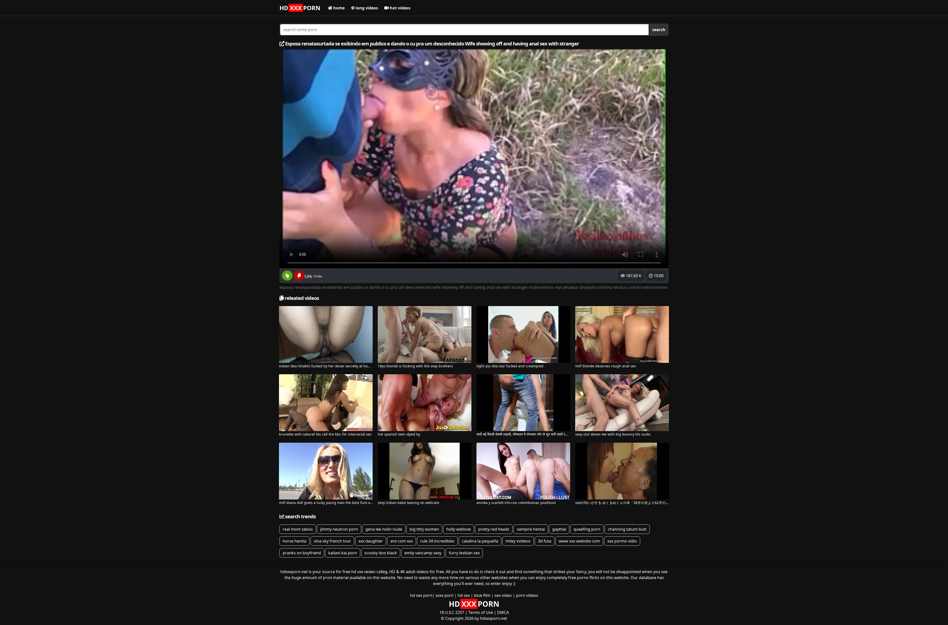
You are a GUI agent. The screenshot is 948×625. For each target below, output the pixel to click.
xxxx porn (444, 595)
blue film (482, 595)
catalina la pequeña (480, 541)
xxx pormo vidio (622, 541)
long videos (366, 8)
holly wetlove (458, 529)
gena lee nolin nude (383, 529)
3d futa (544, 541)
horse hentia (294, 541)
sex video (503, 595)
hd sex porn (421, 595)
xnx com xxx (401, 541)
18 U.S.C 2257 (451, 612)
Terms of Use (480, 612)
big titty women (424, 529)
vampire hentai (531, 529)
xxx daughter (370, 541)
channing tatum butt (627, 529)
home (338, 8)
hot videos (399, 8)
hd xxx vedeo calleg (369, 571)
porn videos (527, 595)
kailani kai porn (342, 553)
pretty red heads (493, 529)
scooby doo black (380, 553)
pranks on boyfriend (302, 553)
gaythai (559, 529)
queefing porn (586, 529)
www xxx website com (579, 541)
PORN (299, 8)
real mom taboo (298, 529)
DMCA (503, 612)
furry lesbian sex (464, 553)
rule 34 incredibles (437, 541)
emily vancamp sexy (422, 553)
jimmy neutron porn (339, 529)
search (658, 29)
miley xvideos (518, 541)
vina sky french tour (332, 541)
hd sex (464, 595)
